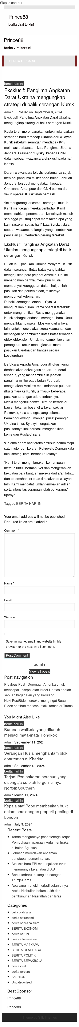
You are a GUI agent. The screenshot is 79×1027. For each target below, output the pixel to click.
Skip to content (11, 2)
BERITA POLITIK (24, 955)
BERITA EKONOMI (25, 928)
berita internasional (24, 939)
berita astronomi (23, 917)
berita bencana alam (25, 923)
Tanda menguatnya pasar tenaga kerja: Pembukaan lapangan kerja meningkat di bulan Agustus (41, 842)
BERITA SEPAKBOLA (27, 960)
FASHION (18, 976)
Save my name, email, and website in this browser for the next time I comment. (33, 644)
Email (8, 600)
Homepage (10, 68)
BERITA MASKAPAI (26, 944)
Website (9, 617)
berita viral (19, 966)
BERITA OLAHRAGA (26, 949)
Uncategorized (22, 982)
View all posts (39, 671)
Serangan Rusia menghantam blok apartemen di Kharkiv (35, 755)
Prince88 (18, 16)
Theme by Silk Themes (39, 1017)
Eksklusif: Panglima (19, 117)
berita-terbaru (21, 971)
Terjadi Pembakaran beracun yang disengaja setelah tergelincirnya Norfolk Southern (35, 782)
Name (9, 583)
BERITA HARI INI (29, 503)
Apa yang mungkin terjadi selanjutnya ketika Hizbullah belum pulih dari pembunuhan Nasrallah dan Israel (40, 890)
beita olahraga (21, 912)
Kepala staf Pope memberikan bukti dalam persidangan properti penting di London (38, 811)
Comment (11, 530)
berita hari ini (32, 68)
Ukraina (46, 401)
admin (9, 112)
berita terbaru (22, 61)
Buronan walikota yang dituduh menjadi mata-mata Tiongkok (32, 732)
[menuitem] (22, 61)
